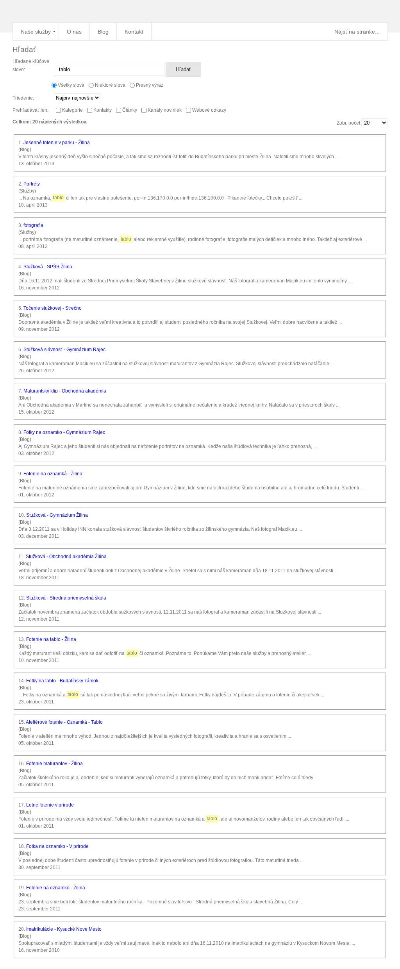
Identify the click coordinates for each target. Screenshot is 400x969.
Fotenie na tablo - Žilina (51, 639)
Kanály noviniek (164, 110)
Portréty (31, 184)
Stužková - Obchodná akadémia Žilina (66, 556)
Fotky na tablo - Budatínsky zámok (62, 680)
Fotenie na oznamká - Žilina (52, 473)
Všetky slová (71, 85)
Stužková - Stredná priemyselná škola (66, 598)
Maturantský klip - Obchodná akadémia (64, 391)
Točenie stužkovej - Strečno (52, 308)
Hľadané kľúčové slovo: (30, 65)
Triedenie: (23, 98)
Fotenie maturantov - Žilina (54, 763)
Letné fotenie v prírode (50, 805)
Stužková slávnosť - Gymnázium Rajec (64, 349)
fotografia (33, 225)
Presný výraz (149, 85)
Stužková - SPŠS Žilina (47, 266)
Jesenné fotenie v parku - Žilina (56, 142)
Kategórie (72, 110)
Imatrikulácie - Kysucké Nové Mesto (64, 929)
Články (129, 110)
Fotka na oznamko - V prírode (57, 846)
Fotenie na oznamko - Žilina (55, 887)
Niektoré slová (110, 85)
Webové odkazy (208, 110)
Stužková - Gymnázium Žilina (57, 515)
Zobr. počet (349, 123)
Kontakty (102, 110)
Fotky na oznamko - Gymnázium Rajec (64, 432)
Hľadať (183, 69)
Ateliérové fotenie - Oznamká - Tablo (64, 722)
